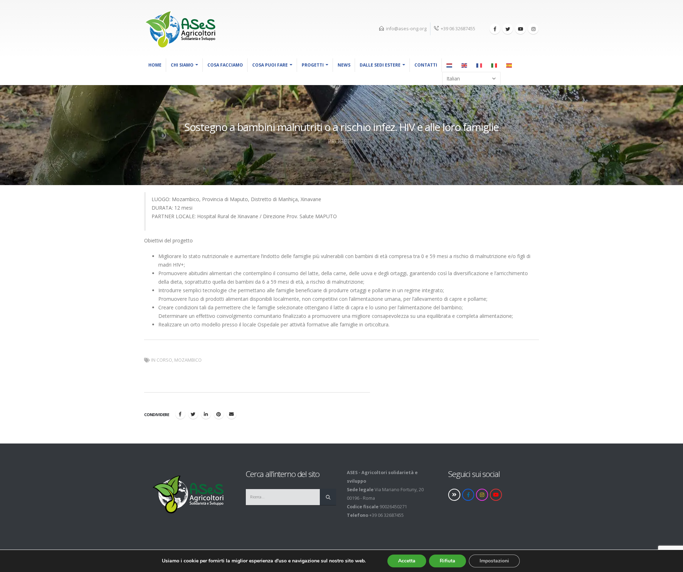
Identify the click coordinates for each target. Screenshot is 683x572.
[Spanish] (509, 65)
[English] (464, 65)
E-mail (232, 414)
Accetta (406, 560)
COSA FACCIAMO (225, 65)
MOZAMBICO (188, 360)
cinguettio (193, 414)
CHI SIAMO (182, 65)
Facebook (180, 414)
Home (155, 65)
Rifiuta (447, 560)
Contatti (425, 65)
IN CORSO (161, 360)
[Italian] (494, 65)
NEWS (344, 65)
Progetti (313, 65)
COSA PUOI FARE (270, 65)
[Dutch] (449, 65)
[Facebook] (494, 28)
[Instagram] (533, 28)
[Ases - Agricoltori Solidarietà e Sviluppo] (179, 29)
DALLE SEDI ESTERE (380, 65)
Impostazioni (494, 560)
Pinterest (219, 414)
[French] (479, 65)
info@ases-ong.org (406, 29)
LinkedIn (206, 414)
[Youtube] (520, 28)
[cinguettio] (507, 28)
